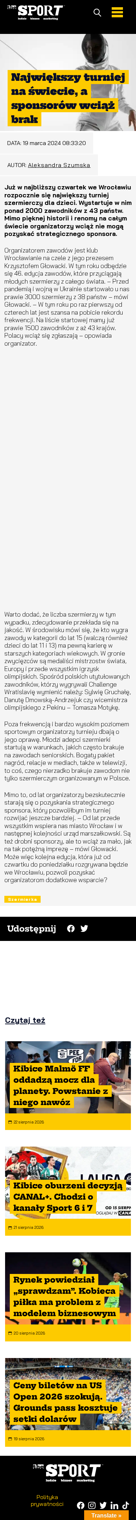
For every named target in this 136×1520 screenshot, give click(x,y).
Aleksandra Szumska (59, 164)
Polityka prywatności (47, 1500)
